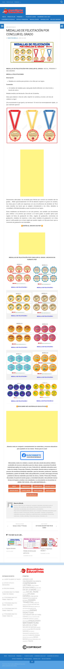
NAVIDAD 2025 (45, 19)
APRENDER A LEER (28, 579)
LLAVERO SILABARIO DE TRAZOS (12, 579)
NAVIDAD (26, 631)
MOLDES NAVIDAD (55, 19)
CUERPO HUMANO (35, 585)
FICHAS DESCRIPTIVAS (33, 604)
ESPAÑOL (26, 596)
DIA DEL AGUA (38, 587)
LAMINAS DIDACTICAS (30, 611)
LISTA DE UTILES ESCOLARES (33, 616)
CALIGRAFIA (37, 581)
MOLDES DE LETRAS (30, 625)
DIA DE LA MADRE (29, 590)
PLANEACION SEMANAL (34, 635)
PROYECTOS (25, 637)
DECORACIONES (28, 588)
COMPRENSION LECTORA (29, 584)
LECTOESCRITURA (28, 614)
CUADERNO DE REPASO (8, 19)
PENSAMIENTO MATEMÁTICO (29, 633)
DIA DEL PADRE (32, 592)
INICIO (3, 2)
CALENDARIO (27, 581)
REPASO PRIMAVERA (22, 19)
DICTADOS (25, 594)
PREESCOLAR (9, 2)
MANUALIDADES (34, 19)
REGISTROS (30, 637)
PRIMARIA (16, 2)
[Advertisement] (32, 173)
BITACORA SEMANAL (9, 588)
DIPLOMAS (31, 594)
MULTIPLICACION (35, 629)
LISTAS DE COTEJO (28, 618)
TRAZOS (30, 641)
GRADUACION (26, 606)
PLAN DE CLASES (31, 17)
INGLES (32, 606)
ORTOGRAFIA (31, 631)
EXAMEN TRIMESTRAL (29, 601)
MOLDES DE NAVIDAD (29, 627)
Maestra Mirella (13, 38)
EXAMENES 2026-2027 (43, 17)
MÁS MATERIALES (11, 27)
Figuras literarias (11, 548)
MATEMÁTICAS (30, 623)
